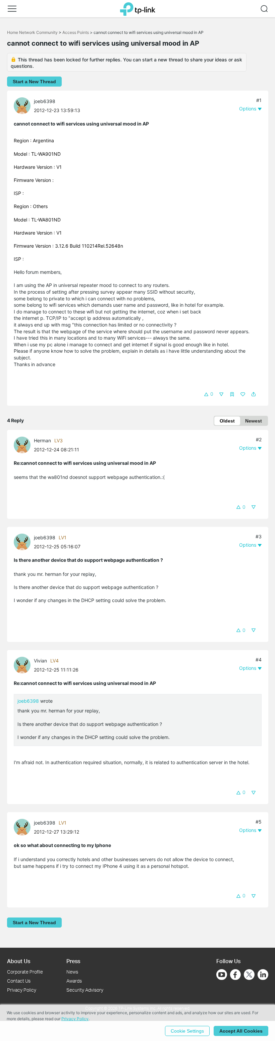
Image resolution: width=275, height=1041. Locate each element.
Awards (74, 981)
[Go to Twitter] (249, 975)
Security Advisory (84, 990)
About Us (18, 960)
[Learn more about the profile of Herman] (24, 444)
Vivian (40, 660)
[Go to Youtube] (221, 974)
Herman (42, 440)
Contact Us (19, 981)
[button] (12, 8)
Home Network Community (32, 32)
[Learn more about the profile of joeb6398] (24, 105)
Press (73, 960)
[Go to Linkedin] (263, 974)
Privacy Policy (21, 990)
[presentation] (22, 105)
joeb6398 (44, 101)
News (72, 972)
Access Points (75, 32)
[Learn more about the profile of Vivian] (24, 664)
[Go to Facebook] (235, 974)
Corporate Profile (25, 972)
